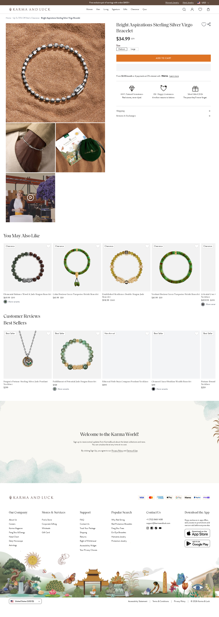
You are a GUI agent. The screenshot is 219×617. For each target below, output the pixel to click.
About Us (13, 519)
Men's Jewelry (188, 2)
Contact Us (84, 524)
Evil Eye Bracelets (118, 532)
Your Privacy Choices (88, 550)
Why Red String (118, 519)
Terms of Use (132, 450)
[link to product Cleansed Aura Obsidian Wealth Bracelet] (176, 355)
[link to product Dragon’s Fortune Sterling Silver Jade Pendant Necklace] (28, 355)
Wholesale (46, 528)
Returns (83, 536)
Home (8, 18)
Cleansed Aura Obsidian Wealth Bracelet (171, 382)
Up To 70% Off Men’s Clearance (26, 18)
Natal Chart (14, 536)
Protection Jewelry (119, 541)
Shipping (83, 532)
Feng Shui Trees (117, 528)
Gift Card (46, 532)
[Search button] (184, 9)
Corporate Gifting (49, 524)
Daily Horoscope (16, 541)
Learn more (174, 75)
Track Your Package (87, 528)
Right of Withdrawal (88, 541)
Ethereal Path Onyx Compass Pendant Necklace (125, 382)
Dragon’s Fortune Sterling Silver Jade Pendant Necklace (26, 383)
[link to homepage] (30, 9)
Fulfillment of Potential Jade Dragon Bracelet (74, 382)
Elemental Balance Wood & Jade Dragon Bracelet (27, 294)
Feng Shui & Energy (17, 532)
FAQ (82, 519)
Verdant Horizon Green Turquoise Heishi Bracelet (176, 294)
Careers (12, 524)
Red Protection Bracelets (121, 524)
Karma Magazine (15, 528)
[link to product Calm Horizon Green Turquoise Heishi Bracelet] (77, 267)
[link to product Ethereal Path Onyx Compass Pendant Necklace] (126, 355)
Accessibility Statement (137, 601)
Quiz (145, 9)
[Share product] (209, 24)
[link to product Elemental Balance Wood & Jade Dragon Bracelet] (28, 267)
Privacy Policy (117, 450)
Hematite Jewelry (118, 536)
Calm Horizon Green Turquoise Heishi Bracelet (75, 294)
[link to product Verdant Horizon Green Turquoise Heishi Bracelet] (176, 267)
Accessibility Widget (88, 545)
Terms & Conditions (161, 601)
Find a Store (47, 519)
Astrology (13, 545)
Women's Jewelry (172, 2)
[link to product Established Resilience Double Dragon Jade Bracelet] (126, 267)
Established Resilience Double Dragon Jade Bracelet (123, 295)
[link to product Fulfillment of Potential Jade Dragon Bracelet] (77, 355)
